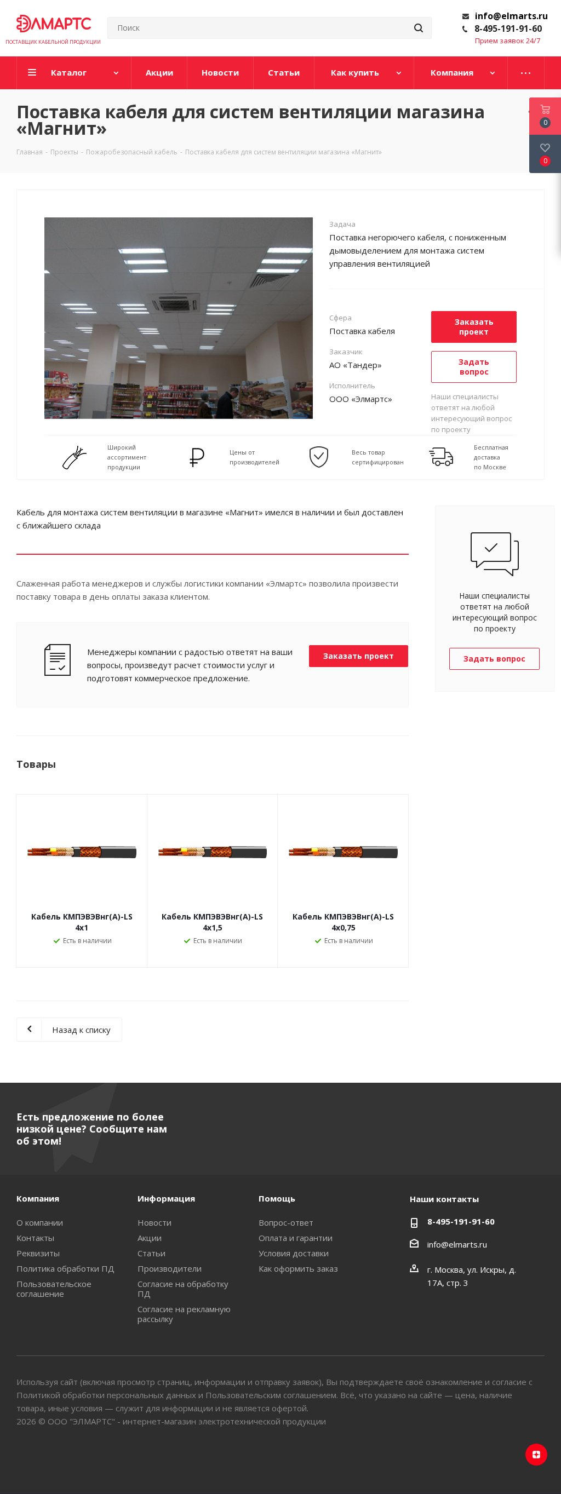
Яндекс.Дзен (536, 1455)
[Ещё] (526, 72)
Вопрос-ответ (286, 1222)
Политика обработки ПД (65, 1268)
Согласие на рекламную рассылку (184, 1313)
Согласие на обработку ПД (183, 1288)
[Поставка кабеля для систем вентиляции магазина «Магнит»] (178, 317)
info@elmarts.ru (511, 16)
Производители (170, 1268)
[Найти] (418, 28)
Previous (25, 318)
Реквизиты (38, 1253)
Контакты (35, 1237)
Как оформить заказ (298, 1268)
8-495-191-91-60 (508, 28)
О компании (39, 1222)
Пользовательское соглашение (53, 1288)
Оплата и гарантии (296, 1237)
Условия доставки (294, 1253)
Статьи (151, 1253)
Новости (154, 1222)
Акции (150, 1237)
